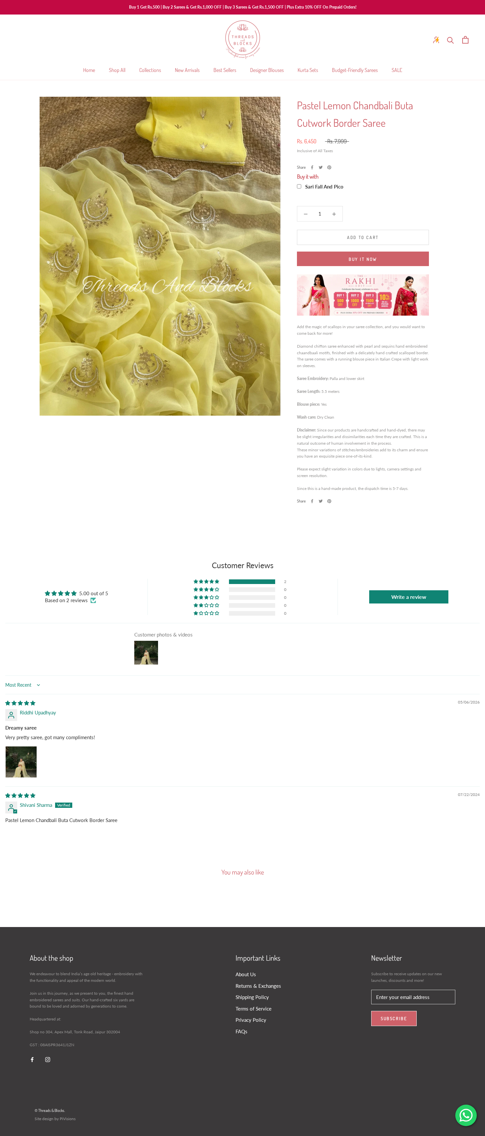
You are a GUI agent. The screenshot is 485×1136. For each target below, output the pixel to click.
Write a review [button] (408, 597)
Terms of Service (254, 1009)
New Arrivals (187, 70)
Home (89, 70)
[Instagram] (47, 1059)
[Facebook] (312, 167)
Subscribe (394, 1018)
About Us (246, 974)
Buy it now (363, 259)
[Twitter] (321, 167)
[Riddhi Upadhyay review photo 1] (21, 762)
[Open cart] (465, 40)
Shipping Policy (252, 997)
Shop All (117, 70)
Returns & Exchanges (258, 986)
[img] (20, 703)
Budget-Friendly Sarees (355, 70)
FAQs (241, 1031)
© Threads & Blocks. (50, 1110)
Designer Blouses (267, 70)
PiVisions (68, 1118)
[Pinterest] (329, 167)
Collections (150, 70)
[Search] (450, 39)
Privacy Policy (251, 1020)
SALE (397, 70)
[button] (207, 581)
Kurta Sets (308, 70)
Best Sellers (224, 70)
